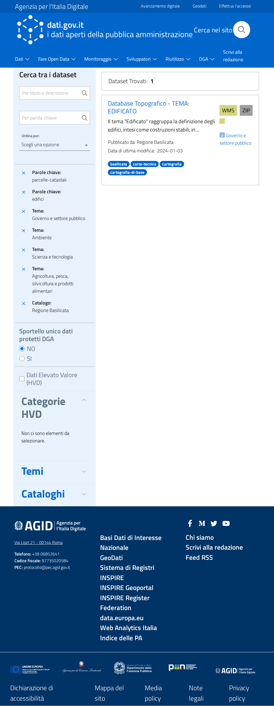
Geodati (199, 6)
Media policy (153, 693)
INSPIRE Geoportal (126, 588)
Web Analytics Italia (128, 628)
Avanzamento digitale (160, 6)
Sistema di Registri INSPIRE (127, 573)
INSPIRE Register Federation (125, 603)
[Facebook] (190, 523)
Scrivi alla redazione (214, 547)
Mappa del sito (109, 693)
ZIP (246, 110)
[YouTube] (226, 523)
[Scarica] (222, 121)
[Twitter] (214, 523)
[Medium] (202, 523)
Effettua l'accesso (235, 6)
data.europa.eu (122, 618)
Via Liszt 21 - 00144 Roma (38, 542)
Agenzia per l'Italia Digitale (51, 6)
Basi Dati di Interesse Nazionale (131, 543)
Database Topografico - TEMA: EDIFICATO (148, 107)
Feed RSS (199, 557)
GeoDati (111, 558)
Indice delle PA (121, 638)
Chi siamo (200, 537)
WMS (228, 110)
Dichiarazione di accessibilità (31, 693)
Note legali (196, 693)
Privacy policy (239, 693)
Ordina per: (30, 135)
